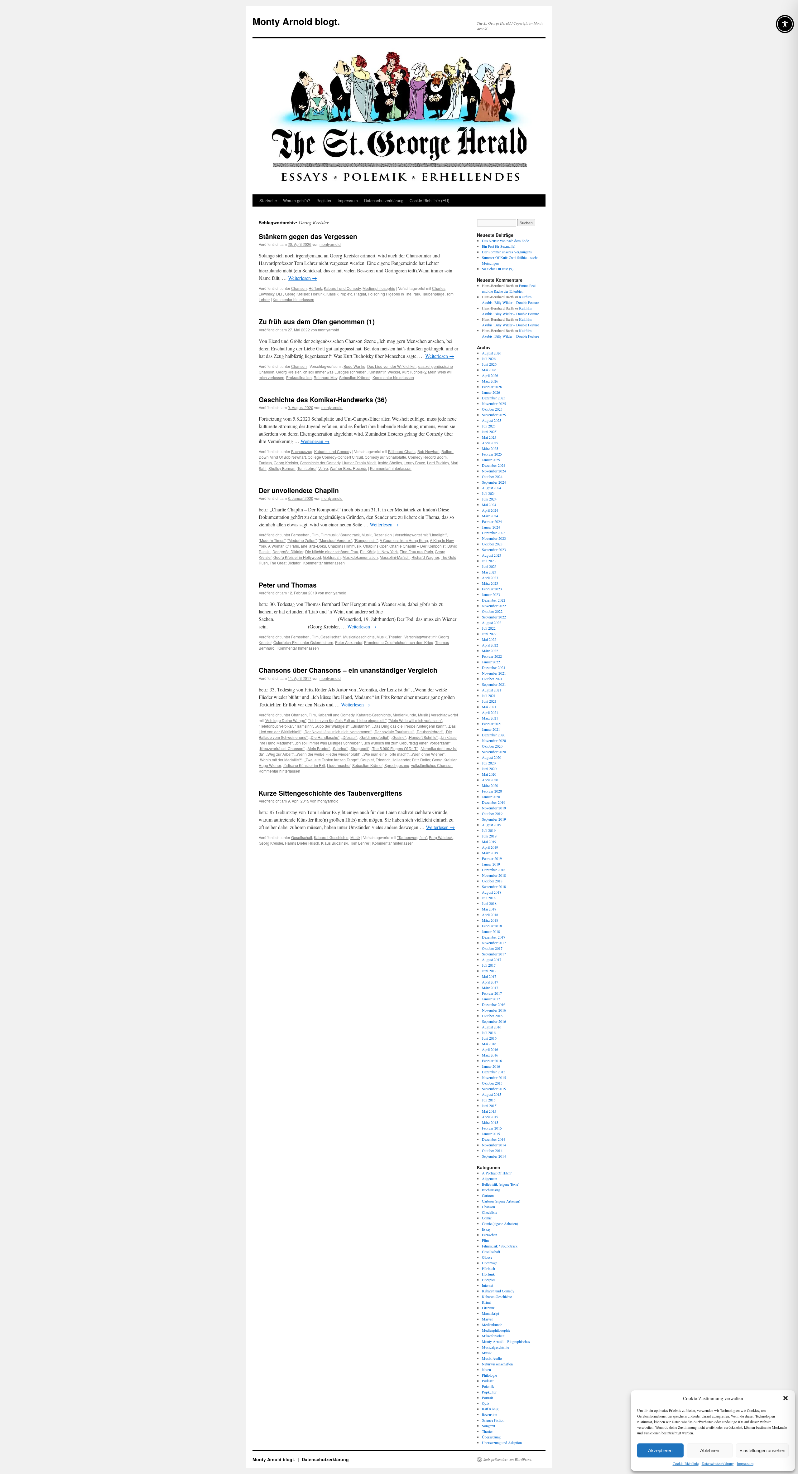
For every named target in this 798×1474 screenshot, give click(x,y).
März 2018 (490, 920)
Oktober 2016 (492, 1015)
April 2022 (490, 644)
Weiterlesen (302, 278)
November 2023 (494, 538)
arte (304, 546)
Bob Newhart (428, 451)
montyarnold (330, 244)
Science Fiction (493, 1420)
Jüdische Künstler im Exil (304, 765)
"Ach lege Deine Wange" (285, 720)
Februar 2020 (492, 790)
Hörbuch (488, 1268)
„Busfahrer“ (360, 726)
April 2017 (490, 981)
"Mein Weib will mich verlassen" (415, 720)
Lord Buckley (438, 462)
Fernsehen (300, 534)
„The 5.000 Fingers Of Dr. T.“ (394, 748)
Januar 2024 (491, 527)
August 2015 (491, 1094)
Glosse (487, 1257)
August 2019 (491, 824)
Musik (367, 534)
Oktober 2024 (492, 476)
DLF (279, 293)
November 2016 (494, 1010)
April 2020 (490, 779)
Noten (486, 1369)
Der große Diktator (287, 551)
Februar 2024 (492, 521)
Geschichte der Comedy (320, 462)
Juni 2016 (489, 1038)
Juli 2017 (489, 965)
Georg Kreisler (297, 293)
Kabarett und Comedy (342, 288)
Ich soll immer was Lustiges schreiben (334, 371)
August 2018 (491, 892)
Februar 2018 (492, 925)
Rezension (382, 534)
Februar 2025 (492, 453)
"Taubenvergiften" (412, 837)
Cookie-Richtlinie (686, 1463)
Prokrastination (299, 377)
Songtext (488, 1425)
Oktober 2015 (492, 1083)
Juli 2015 (489, 1099)
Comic (487, 1217)
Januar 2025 (491, 459)
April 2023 (490, 577)
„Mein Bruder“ (318, 748)
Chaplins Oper (375, 546)
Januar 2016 (491, 1066)
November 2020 (494, 740)
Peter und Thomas (288, 584)
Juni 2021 (489, 701)
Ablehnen (709, 1450)
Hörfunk (315, 288)
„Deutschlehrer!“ (429, 731)
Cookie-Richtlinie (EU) (429, 200)
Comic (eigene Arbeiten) (500, 1223)
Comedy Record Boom (427, 457)
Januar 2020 (491, 796)
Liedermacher (338, 765)
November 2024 (494, 470)
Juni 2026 (489, 364)
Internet (487, 1285)
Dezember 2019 (493, 802)
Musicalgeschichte (359, 636)
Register (323, 200)
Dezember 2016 (493, 1004)
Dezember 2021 (493, 667)
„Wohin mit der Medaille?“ (280, 759)
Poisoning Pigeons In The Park (394, 293)
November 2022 (494, 605)
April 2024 (490, 510)
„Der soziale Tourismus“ (393, 731)
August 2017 (491, 959)
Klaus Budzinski (334, 843)
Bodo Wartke (354, 366)
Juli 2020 (489, 762)
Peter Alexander (348, 642)
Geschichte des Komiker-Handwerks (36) (323, 399)
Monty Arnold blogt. (296, 21)
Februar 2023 (492, 588)
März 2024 (490, 515)
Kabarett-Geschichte (373, 714)
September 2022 (494, 616)
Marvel (487, 1318)
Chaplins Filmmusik (344, 546)
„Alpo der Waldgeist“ (332, 726)
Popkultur (489, 1391)
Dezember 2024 (493, 465)
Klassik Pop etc (339, 293)
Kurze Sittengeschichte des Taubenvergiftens (330, 793)
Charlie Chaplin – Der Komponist (417, 546)
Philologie (489, 1375)
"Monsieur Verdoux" (335, 540)
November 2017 (494, 942)
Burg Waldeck (441, 837)
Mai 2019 (489, 841)
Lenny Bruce (414, 462)
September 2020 (494, 751)
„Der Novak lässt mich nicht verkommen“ (337, 731)
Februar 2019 (492, 858)
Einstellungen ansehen (762, 1450)
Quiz (485, 1403)
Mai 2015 (489, 1111)
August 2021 (491, 689)
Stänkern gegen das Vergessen (308, 236)
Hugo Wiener (270, 765)
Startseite (268, 200)
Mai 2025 (489, 437)
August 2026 (491, 352)
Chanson (299, 288)
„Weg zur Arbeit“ (280, 754)
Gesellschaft (330, 636)
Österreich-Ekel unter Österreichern (303, 642)
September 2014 (494, 1156)
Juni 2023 (489, 566)
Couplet (367, 759)
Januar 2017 (491, 998)
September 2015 (494, 1088)
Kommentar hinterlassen (293, 299)
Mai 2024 (489, 504)
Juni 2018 (489, 903)
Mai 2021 (489, 706)
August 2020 (491, 757)
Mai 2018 (489, 908)
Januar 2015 (491, 1133)
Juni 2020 (489, 768)
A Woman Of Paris (283, 546)
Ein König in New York (379, 551)
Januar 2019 (491, 863)
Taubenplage (433, 293)
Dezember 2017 (493, 937)
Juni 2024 (489, 498)
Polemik (488, 1386)
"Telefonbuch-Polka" (276, 726)
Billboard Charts (402, 451)
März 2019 (490, 852)
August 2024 (491, 487)
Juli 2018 (489, 897)
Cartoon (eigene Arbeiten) (501, 1200)
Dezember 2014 (493, 1139)
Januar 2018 (491, 931)
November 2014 (494, 1144)
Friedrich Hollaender (393, 759)
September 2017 (494, 953)
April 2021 (490, 712)
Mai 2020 (489, 774)
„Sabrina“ (340, 748)
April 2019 (490, 847)
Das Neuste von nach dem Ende (505, 240)
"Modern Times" (272, 540)
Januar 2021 (491, 729)
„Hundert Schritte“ (423, 737)
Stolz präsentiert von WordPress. (507, 1459)
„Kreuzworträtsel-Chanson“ (282, 748)
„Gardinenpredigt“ (374, 737)
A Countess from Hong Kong (404, 540)
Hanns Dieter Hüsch (302, 843)
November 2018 (494, 875)
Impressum (745, 1463)
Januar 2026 (491, 392)
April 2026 (490, 375)
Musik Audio (492, 1358)
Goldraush (332, 557)
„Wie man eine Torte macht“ (385, 754)
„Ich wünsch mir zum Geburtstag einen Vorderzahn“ (407, 742)
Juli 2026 (489, 358)
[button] (785, 1398)
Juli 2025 (489, 425)
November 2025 (494, 403)
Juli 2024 (489, 493)
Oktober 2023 (492, 543)
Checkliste (489, 1212)
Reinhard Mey (325, 377)
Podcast (487, 1380)
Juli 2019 (489, 830)
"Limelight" (438, 534)
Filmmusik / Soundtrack (340, 534)
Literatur (488, 1307)
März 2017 (490, 987)
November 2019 (494, 807)
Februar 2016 (492, 1060)
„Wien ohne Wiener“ (428, 754)
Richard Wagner (425, 557)
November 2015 (494, 1077)
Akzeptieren (660, 1450)
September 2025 (494, 414)
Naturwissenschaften (497, 1363)
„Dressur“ (349, 737)
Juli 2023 (489, 560)
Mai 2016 (489, 1043)
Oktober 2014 (492, 1150)
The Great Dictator (285, 562)
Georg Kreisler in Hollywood (297, 557)
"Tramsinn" (304, 726)
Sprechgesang (396, 765)
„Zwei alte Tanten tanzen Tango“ (331, 759)
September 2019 (494, 819)
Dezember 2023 (493, 532)
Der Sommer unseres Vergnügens (507, 251)
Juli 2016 (489, 1032)
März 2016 (490, 1054)
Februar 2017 (492, 993)
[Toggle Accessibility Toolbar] (784, 24)
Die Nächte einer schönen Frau (331, 551)
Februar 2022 (492, 656)
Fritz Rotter (421, 759)
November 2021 (494, 673)
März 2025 (490, 448)
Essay (486, 1229)
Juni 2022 (489, 633)
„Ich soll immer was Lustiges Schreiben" (328, 742)
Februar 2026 (492, 386)
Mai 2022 (489, 639)
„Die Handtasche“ (324, 737)
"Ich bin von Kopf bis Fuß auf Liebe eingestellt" (347, 720)
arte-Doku (317, 546)
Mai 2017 (489, 976)
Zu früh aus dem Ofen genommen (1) (317, 321)
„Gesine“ (398, 737)
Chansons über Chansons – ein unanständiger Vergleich (348, 670)
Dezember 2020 (493, 734)
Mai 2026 (489, 369)
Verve (323, 468)
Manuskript (490, 1313)
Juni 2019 (489, 835)
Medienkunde (404, 714)
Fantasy (265, 462)
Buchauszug (301, 451)
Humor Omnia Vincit (359, 462)
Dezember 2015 (493, 1071)
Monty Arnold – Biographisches (506, 1341)
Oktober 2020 (492, 746)
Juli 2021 (489, 695)
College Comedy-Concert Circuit (335, 457)
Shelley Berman (282, 468)
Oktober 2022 (492, 611)
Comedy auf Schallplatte (385, 457)
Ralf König (490, 1408)
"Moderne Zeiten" (302, 540)
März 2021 (490, 717)
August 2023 (491, 555)
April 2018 (490, 914)
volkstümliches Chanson (432, 765)
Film (315, 534)
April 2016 (490, 1049)
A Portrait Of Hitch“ (497, 1172)
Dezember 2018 (493, 869)
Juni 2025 (489, 431)
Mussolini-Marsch (395, 557)
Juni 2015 (489, 1105)
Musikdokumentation (360, 557)
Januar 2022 (491, 661)
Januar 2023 (491, 594)
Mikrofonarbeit (493, 1335)
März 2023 (490, 583)
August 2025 (491, 420)
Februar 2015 (492, 1127)
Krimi (486, 1302)
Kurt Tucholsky (414, 371)
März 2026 (490, 380)
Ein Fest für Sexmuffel (498, 246)
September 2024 (494, 482)
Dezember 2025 (493, 397)
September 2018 (494, 886)
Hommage (489, 1262)
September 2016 (494, 1021)
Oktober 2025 (492, 409)
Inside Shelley (390, 462)
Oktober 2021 (492, 678)
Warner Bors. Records (348, 468)
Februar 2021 (492, 723)
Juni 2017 (489, 970)
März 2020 (490, 785)
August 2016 (491, 1026)
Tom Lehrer (306, 468)
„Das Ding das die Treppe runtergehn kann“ (409, 726)
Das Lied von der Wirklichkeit (391, 366)
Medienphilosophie (379, 288)
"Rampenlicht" (366, 540)
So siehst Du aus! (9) (497, 268)
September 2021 (494, 684)
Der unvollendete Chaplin (299, 490)
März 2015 (490, 1122)
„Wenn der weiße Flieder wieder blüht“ (328, 754)
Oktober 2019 (492, 813)
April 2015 (490, 1116)
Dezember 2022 (493, 600)
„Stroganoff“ (359, 748)
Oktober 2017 (492, 948)
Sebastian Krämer (354, 377)
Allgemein (489, 1178)
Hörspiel (488, 1279)
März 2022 (490, 650)
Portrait (487, 1397)
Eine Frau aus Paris (416, 551)
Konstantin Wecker (384, 371)
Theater (394, 636)
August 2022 (491, 622)
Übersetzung (491, 1436)
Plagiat (360, 293)
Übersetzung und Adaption (502, 1442)
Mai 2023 (489, 571)
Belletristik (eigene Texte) (500, 1184)
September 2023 (494, 549)
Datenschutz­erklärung (718, 1463)
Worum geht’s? (296, 200)
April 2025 (490, 442)
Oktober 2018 (492, 880)
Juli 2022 (489, 628)
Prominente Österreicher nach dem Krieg (398, 642)
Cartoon (488, 1195)
